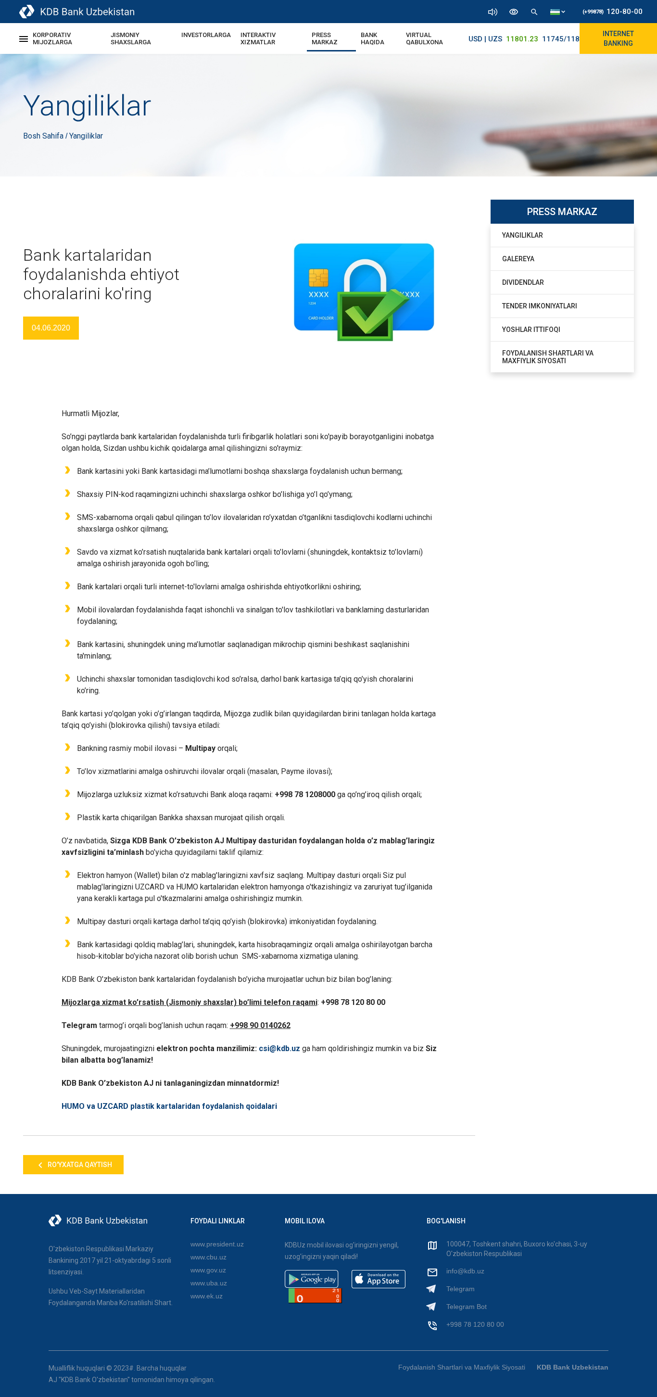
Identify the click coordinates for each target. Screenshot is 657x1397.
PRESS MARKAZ (325, 38)
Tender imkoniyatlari (539, 306)
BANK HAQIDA (372, 38)
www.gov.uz (208, 1270)
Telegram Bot (466, 1306)
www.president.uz (217, 1244)
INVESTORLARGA (206, 34)
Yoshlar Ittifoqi (531, 329)
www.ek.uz (206, 1296)
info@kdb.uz (465, 1271)
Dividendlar (523, 282)
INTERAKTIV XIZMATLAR (258, 38)
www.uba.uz (208, 1283)
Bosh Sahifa (44, 135)
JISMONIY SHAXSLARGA (131, 38)
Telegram (460, 1289)
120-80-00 (612, 11)
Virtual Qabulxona (424, 38)
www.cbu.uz (208, 1257)
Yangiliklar (522, 235)
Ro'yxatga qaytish (79, 1164)
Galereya (518, 259)
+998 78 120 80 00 (475, 1324)
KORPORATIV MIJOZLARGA (52, 38)
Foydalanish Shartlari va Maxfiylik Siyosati (548, 357)
